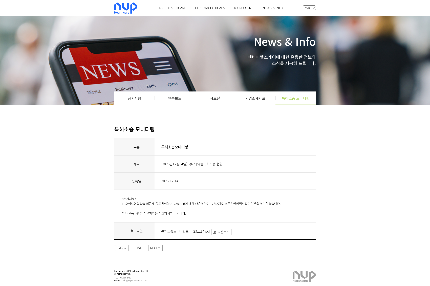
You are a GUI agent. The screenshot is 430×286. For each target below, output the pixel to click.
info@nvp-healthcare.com (135, 280)
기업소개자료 (255, 98)
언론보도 (174, 98)
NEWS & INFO (273, 7)
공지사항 (134, 98)
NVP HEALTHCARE (172, 7)
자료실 (215, 98)
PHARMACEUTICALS (210, 7)
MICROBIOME (243, 7)
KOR (307, 7)
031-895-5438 (125, 277)
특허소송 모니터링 (296, 98)
